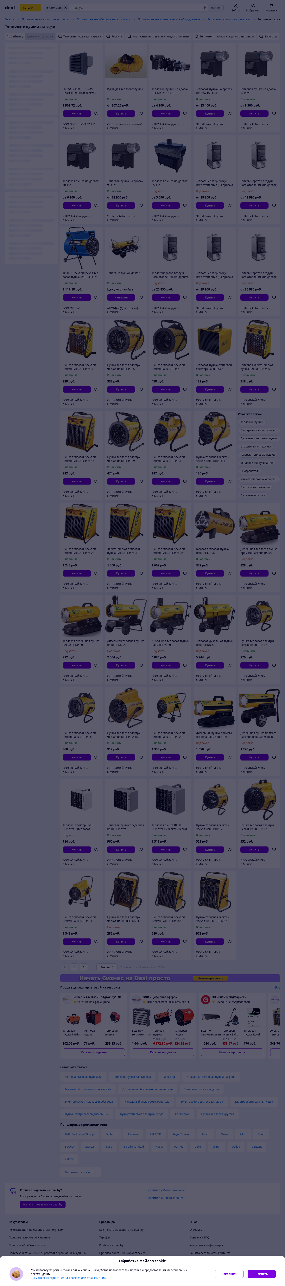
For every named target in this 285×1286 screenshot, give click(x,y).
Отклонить (229, 1274)
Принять (262, 1274)
